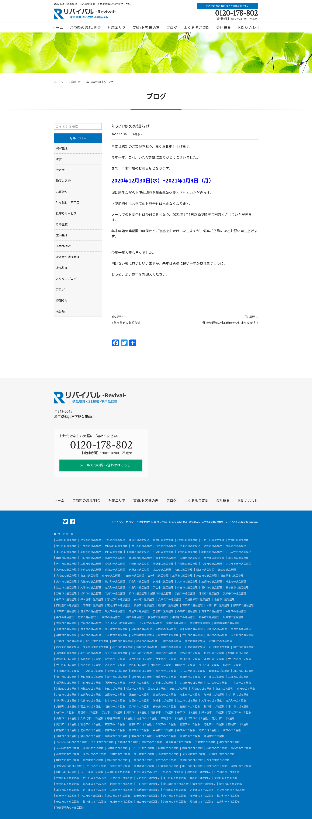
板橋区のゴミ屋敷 (141, 670)
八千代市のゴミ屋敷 (91, 718)
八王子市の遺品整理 (116, 653)
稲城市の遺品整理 (146, 647)
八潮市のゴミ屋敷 (163, 682)
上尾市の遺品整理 (182, 575)
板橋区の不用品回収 (67, 783)
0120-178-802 (236, 13)
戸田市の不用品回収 (91, 795)
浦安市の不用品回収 (174, 801)
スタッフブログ (66, 278)
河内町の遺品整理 (166, 629)
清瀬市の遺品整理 (217, 635)
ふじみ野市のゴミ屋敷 (192, 670)
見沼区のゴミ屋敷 (201, 688)
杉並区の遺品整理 (187, 540)
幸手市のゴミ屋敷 (117, 676)
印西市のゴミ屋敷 (197, 718)
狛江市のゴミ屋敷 (117, 760)
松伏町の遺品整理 (115, 563)
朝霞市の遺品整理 (66, 557)
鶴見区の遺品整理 (115, 611)
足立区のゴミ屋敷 (214, 653)
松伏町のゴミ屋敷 (66, 682)
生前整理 (62, 235)
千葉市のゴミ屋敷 (187, 712)
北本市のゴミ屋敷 (115, 700)
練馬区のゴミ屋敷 (66, 659)
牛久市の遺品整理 (90, 629)
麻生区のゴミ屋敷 (66, 730)
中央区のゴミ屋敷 (93, 670)
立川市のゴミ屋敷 (144, 754)
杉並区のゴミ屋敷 (115, 659)
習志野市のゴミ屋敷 (239, 712)
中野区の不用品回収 (172, 772)
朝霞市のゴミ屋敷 (219, 670)
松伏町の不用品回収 (147, 789)
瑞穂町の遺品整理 (66, 653)
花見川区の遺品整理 (118, 605)
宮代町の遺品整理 (187, 563)
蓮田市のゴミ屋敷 (139, 694)
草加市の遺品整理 (238, 557)
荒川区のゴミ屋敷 (190, 659)
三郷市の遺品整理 (90, 563)
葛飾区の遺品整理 (66, 540)
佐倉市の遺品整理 (224, 599)
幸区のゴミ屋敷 (186, 730)
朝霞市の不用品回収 (121, 783)
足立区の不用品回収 (145, 772)
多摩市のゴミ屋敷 (144, 766)
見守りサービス (66, 213)
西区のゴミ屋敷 (157, 688)
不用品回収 (63, 246)
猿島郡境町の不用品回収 (70, 807)
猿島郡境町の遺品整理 (227, 623)
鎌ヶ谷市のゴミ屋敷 (212, 712)
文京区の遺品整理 (190, 546)
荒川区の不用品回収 (94, 778)
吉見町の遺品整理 (115, 587)
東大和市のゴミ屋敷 (193, 754)
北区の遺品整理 (113, 551)
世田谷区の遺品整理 (116, 546)
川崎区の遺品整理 (110, 617)
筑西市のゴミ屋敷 (241, 748)
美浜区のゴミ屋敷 (66, 724)
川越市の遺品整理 (139, 563)
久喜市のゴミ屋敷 (90, 700)
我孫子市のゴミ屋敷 (161, 712)
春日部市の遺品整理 (140, 557)
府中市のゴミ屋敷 (120, 754)
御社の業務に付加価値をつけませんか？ (229, 322)
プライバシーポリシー (123, 522)
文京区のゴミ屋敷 (115, 664)
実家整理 (62, 148)
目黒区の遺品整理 (236, 546)
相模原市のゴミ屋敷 (116, 736)
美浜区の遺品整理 (144, 605)
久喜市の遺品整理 (163, 581)
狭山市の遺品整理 (66, 587)
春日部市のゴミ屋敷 (91, 676)
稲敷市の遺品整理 (66, 635)
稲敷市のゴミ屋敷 (217, 748)
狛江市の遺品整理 (146, 641)
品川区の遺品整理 (90, 551)
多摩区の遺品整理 (187, 611)
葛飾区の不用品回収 (118, 772)
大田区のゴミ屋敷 (66, 664)
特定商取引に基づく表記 (153, 522)
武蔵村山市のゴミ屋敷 (222, 754)
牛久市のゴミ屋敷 (229, 742)
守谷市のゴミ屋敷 (214, 736)
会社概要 (223, 27)
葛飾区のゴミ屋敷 (190, 653)
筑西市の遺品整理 (90, 635)
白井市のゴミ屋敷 (66, 718)
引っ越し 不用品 (68, 202)
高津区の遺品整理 (211, 611)
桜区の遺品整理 (184, 569)
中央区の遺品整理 (163, 551)
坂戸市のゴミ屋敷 (139, 706)
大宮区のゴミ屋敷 (217, 682)
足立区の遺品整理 (90, 540)
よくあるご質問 (197, 27)
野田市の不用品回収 (67, 801)
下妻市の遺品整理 (66, 629)
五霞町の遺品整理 (176, 623)
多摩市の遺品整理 (171, 647)
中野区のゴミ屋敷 (238, 653)
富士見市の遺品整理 (232, 575)
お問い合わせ (249, 27)
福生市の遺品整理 (243, 647)
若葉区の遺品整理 (192, 605)
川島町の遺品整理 (139, 587)
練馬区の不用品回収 (198, 772)
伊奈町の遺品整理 (139, 581)
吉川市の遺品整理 (66, 563)
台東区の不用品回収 (67, 778)
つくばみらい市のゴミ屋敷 (71, 742)
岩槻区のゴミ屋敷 (90, 688)
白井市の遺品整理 (144, 599)
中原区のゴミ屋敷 (163, 730)
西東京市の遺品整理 (67, 647)
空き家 (60, 170)
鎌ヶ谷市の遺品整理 (91, 599)
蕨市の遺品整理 (111, 575)
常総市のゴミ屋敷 (152, 742)
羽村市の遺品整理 (90, 653)
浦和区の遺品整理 (115, 569)
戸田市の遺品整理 (134, 575)
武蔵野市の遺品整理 (220, 641)
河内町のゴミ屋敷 (117, 748)
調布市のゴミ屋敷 (93, 760)
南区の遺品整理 (89, 575)
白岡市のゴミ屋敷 (141, 676)
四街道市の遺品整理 (67, 605)
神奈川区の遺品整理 (218, 605)
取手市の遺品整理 (209, 617)
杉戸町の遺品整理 (115, 581)
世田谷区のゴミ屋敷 (239, 659)
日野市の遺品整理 (195, 647)
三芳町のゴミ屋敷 (90, 694)
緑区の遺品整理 (227, 569)
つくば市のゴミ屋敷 (102, 742)
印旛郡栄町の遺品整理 (197, 599)
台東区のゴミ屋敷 (166, 659)
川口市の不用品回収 (147, 783)
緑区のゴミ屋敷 (178, 688)
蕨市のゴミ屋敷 (246, 688)
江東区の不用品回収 (121, 778)
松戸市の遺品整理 (90, 593)
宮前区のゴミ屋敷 (90, 730)
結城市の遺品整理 (241, 629)
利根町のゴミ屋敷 (93, 748)
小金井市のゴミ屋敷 (67, 754)
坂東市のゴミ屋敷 (166, 736)
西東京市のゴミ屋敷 (218, 760)
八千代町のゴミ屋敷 (142, 748)
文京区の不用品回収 (147, 778)
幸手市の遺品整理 (166, 557)
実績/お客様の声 (146, 27)
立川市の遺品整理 (192, 635)
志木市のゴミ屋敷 (190, 694)
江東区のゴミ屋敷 (214, 659)
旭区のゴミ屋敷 (208, 730)
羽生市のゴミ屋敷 (90, 706)
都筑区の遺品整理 (243, 605)
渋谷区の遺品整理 (166, 546)
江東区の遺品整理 (90, 546)
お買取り (62, 192)
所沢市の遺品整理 (163, 563)
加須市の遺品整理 (211, 581)
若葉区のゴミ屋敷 (115, 724)
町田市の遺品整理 (219, 647)
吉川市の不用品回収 (94, 789)
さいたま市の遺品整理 (238, 563)
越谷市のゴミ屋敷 (166, 670)
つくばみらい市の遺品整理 (120, 623)
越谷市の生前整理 (141, 653)
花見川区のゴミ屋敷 (223, 718)
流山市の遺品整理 (185, 593)
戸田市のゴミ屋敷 (66, 694)
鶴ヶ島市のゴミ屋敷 (164, 706)
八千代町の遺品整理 (191, 629)
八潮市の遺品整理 (211, 563)
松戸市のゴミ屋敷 (214, 706)
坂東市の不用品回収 (201, 801)
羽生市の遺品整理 (163, 587)
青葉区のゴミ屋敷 (190, 724)
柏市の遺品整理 (138, 593)
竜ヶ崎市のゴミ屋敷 (67, 748)
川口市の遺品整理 (90, 557)
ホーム (57, 27)
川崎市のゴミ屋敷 (66, 736)
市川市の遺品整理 (115, 593)
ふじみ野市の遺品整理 (238, 551)
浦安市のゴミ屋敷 (136, 712)
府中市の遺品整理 (168, 635)
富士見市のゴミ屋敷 (164, 694)
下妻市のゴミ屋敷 (205, 742)
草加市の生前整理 (166, 653)
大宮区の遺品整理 (66, 569)
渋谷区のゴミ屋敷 (90, 664)
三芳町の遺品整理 (158, 575)
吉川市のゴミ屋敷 (214, 676)
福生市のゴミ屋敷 (217, 766)
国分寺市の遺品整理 (97, 641)
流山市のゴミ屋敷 (112, 712)
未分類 (60, 311)
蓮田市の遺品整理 (206, 575)
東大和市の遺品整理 (242, 635)
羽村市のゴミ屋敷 (66, 772)
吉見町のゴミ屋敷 (236, 700)
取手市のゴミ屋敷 (141, 736)
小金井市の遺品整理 (116, 635)
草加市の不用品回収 (67, 789)
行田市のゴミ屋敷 (115, 706)
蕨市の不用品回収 (66, 795)
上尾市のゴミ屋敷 (115, 694)
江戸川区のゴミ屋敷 (140, 659)
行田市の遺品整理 (187, 587)
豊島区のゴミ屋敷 (117, 670)
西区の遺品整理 (205, 569)
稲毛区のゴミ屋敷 (90, 724)
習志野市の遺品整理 (118, 599)
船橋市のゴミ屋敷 (88, 712)
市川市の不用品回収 (121, 801)
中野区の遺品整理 (115, 540)
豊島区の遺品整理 (187, 551)
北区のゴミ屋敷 (232, 664)
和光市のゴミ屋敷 (214, 694)
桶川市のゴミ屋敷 (66, 676)
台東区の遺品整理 (238, 540)
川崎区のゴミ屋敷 (231, 730)
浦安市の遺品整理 (209, 593)
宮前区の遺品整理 (163, 611)
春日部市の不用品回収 (176, 783)
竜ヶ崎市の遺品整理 (116, 629)
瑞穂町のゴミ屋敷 (241, 766)
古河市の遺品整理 (66, 623)
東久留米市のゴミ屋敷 (69, 766)
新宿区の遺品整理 (163, 540)
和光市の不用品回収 (201, 795)
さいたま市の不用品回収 (231, 789)
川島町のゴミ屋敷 (66, 706)
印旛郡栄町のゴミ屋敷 (120, 718)
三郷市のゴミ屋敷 (238, 676)
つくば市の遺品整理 (150, 623)
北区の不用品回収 (200, 778)
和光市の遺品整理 (90, 581)
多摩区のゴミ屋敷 (115, 730)
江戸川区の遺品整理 (212, 540)
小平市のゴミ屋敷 (96, 766)
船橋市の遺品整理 (160, 593)
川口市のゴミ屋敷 (243, 670)
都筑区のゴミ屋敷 (166, 724)
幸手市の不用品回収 (204, 783)
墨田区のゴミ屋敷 (185, 664)
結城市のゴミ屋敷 (192, 748)
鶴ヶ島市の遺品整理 (237, 587)
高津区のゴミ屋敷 (139, 730)
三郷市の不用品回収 (121, 789)
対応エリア (116, 27)
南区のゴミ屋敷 (224, 688)
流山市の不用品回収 (147, 801)
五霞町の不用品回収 (228, 801)
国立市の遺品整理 (195, 641)
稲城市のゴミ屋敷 (120, 766)
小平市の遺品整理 (122, 647)
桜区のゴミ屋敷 (135, 688)
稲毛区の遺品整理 (168, 605)
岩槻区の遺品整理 (139, 569)
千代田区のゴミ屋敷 (67, 670)
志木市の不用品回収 (174, 795)
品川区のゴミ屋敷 (209, 664)
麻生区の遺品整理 (139, 611)
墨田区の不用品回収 (174, 778)
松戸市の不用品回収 (94, 801)
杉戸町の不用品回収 (228, 795)
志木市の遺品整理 (66, 581)
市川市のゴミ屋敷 (238, 706)
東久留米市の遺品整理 (95, 647)
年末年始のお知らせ (127, 322)
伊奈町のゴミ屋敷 (66, 700)
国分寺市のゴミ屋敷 (67, 760)
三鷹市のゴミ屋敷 (141, 760)
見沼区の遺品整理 (66, 575)
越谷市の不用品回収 (94, 783)
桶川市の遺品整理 (115, 557)
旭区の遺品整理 (87, 617)
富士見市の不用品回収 (146, 795)
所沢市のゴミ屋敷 (115, 682)
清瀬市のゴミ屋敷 (168, 754)
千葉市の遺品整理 (66, 599)
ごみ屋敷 (62, 224)
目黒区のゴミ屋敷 (160, 664)
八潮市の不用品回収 (201, 789)
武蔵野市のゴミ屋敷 (191, 760)
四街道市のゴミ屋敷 (172, 718)
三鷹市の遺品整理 (171, 641)
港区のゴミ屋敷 (138, 664)
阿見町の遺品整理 (217, 629)
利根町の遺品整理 (141, 629)
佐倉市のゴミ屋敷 (146, 718)
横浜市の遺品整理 (158, 617)
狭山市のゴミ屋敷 (187, 700)
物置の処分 (63, 180)
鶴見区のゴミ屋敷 (238, 724)
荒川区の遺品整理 (66, 546)
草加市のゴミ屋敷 (190, 676)
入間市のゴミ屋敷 (211, 700)
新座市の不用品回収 (230, 783)
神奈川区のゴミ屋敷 (140, 724)
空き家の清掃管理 (68, 257)
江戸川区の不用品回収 (227, 772)
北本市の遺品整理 (187, 581)
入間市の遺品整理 (90, 587)
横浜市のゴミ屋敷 (90, 736)
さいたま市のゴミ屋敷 (190, 682)
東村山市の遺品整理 (142, 635)
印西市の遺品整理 (93, 605)
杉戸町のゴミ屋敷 (238, 694)
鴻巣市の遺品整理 (236, 581)
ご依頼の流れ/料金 (85, 27)
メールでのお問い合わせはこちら (105, 464)
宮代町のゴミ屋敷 (139, 682)
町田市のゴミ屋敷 (192, 766)
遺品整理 (62, 268)
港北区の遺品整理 (90, 611)
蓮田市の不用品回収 (118, 795)
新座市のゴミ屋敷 (166, 676)
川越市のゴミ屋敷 (90, 682)
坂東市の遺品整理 (233, 617)
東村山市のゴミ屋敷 (94, 754)
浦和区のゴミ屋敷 (66, 688)
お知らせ (137, 134)
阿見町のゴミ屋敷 (168, 748)
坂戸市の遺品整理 (211, 587)
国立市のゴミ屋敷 (166, 760)
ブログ (172, 27)
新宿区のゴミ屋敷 (90, 659)
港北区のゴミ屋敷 (214, 724)
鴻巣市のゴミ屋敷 (163, 700)
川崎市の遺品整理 (134, 617)
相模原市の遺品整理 (183, 617)
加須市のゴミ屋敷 (139, 700)
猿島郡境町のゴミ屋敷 (178, 742)
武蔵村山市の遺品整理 (69, 641)
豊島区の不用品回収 (225, 778)
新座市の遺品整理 (214, 557)
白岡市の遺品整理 (190, 557)
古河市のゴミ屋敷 (190, 736)
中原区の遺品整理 (236, 611)
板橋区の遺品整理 (211, 551)
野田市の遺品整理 (66, 593)
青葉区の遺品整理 (66, 611)
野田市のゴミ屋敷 (190, 706)
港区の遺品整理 (213, 546)
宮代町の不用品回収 (174, 789)
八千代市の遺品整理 (169, 599)
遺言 (59, 159)
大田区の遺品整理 (141, 546)
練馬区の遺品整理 (139, 540)
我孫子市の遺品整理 (234, 593)
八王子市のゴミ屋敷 (91, 772)
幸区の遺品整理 (65, 617)
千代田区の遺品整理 (137, 551)
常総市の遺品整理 (200, 623)
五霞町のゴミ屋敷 (127, 742)
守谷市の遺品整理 (90, 623)
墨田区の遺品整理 (66, 551)
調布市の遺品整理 (122, 641)
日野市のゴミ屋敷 (168, 766)
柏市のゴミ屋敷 (65, 712)
